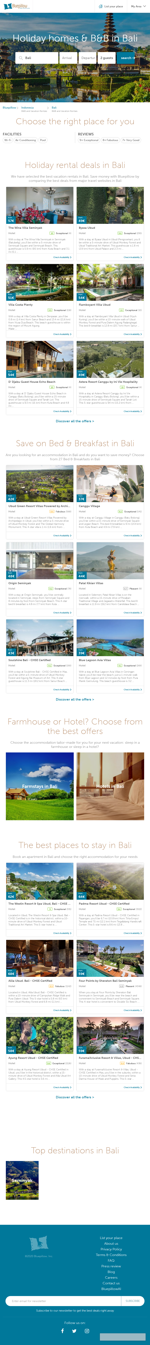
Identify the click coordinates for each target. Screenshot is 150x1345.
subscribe (133, 1301)
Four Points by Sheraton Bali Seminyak (105, 980)
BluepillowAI (111, 1289)
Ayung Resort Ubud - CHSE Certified (33, 1058)
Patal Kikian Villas (91, 583)
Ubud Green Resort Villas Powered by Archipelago (43, 506)
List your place (111, 1238)
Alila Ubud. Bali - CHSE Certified (30, 980)
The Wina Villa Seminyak (25, 227)
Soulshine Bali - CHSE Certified (29, 660)
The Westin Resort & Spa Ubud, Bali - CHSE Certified (44, 903)
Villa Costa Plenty (20, 304)
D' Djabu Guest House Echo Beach (31, 382)
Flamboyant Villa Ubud (94, 304)
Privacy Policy (111, 1249)
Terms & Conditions (111, 1255)
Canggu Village (89, 506)
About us (111, 1243)
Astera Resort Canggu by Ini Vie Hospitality (108, 382)
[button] (62, 1331)
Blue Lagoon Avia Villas (95, 660)
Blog (111, 1272)
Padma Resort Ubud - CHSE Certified (104, 903)
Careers (111, 1277)
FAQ (111, 1260)
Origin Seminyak (19, 583)
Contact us (111, 1283)
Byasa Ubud (87, 227)
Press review (111, 1266)
